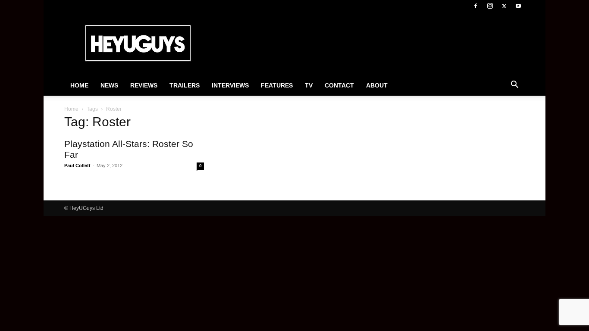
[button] (514, 85)
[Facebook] (475, 6)
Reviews (143, 85)
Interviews (230, 85)
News (109, 85)
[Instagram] (489, 6)
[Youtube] (518, 6)
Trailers (184, 85)
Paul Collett (77, 165)
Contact (339, 85)
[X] (504, 6)
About (377, 85)
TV (309, 85)
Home (79, 85)
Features (277, 85)
